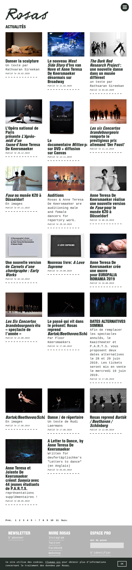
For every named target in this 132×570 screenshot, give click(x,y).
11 (57, 520)
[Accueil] (27, 14)
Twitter (55, 542)
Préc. (9, 520)
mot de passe (98, 540)
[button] (125, 7)
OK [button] (122, 563)
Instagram (56, 537)
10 (52, 520)
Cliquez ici (52, 562)
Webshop (55, 553)
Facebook (55, 548)
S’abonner (16, 537)
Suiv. (64, 520)
